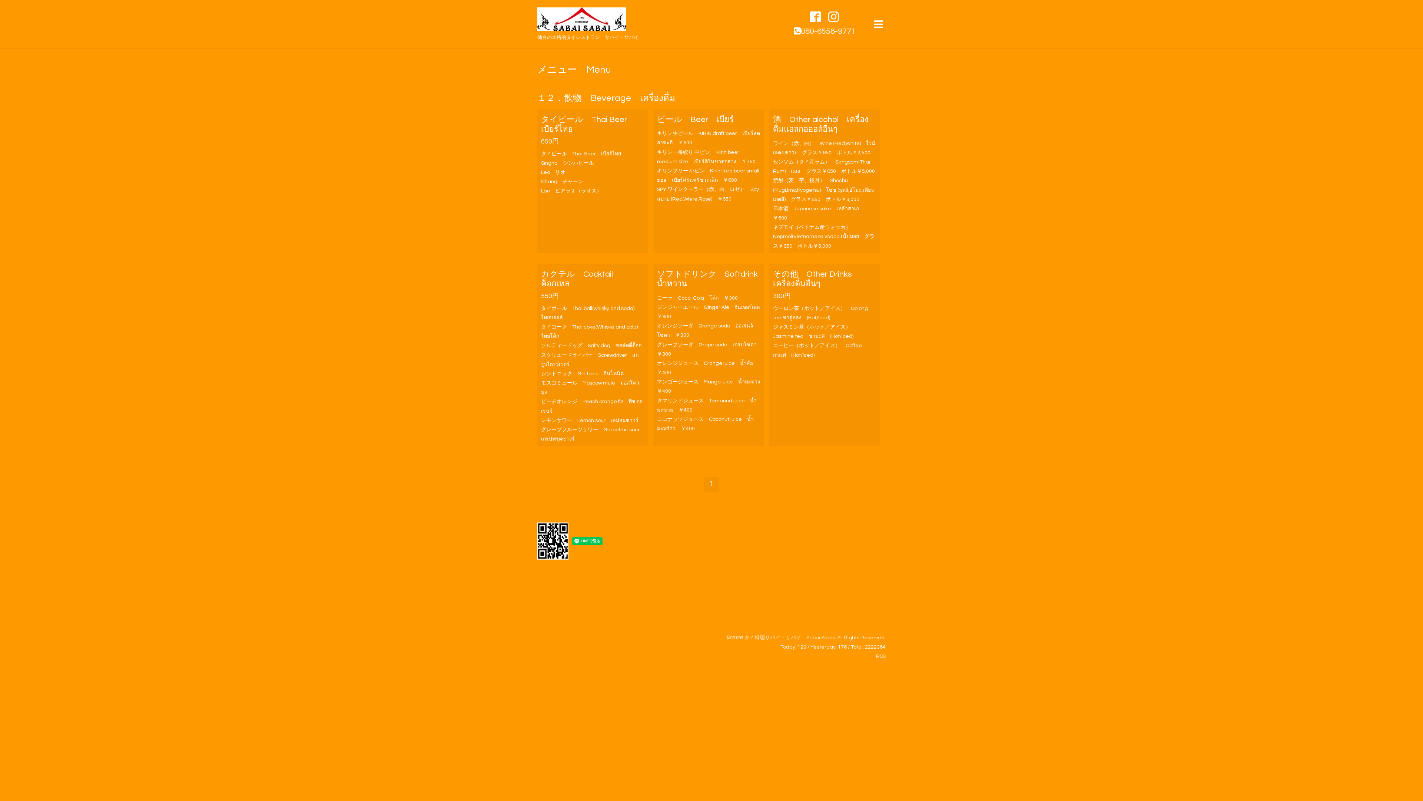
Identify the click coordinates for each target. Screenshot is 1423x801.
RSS (881, 656)
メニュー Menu (574, 70)
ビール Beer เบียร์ (695, 119)
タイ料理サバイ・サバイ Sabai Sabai (789, 637)
